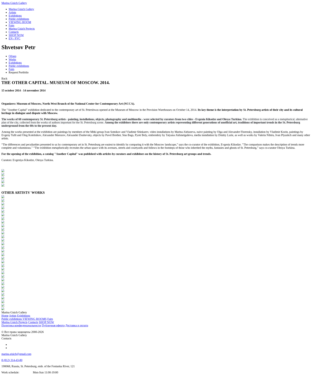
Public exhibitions (19, 65)
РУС (14, 38)
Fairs (11, 69)
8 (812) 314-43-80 (11, 360)
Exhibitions (15, 62)
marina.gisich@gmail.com (16, 353)
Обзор (12, 56)
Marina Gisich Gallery (14, 3)
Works (12, 59)
